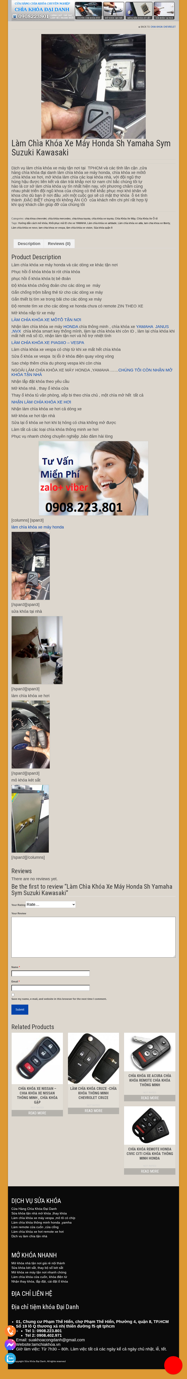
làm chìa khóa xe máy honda (38, 527)
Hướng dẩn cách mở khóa (32, 223)
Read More (37, 1113)
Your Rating (18, 905)
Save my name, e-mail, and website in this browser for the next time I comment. (59, 999)
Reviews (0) (59, 243)
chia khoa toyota (81, 218)
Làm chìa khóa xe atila (130, 223)
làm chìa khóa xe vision (79, 227)
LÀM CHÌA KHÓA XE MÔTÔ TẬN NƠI (46, 319)
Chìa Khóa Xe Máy (125, 218)
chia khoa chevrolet (163, 26)
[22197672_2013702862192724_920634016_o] (93, 86)
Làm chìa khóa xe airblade (102, 223)
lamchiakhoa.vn (46, 1344)
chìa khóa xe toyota (103, 218)
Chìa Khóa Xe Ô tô (147, 218)
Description (29, 243)
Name (15, 967)
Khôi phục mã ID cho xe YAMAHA (67, 223)
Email (15, 981)
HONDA (71, 326)
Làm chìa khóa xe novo (24, 227)
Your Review (18, 913)
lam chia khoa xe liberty (157, 223)
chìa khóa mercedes (59, 218)
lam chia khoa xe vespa (52, 227)
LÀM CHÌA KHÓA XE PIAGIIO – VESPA (47, 342)
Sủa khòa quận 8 (103, 227)
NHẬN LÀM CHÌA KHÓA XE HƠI (41, 402)
